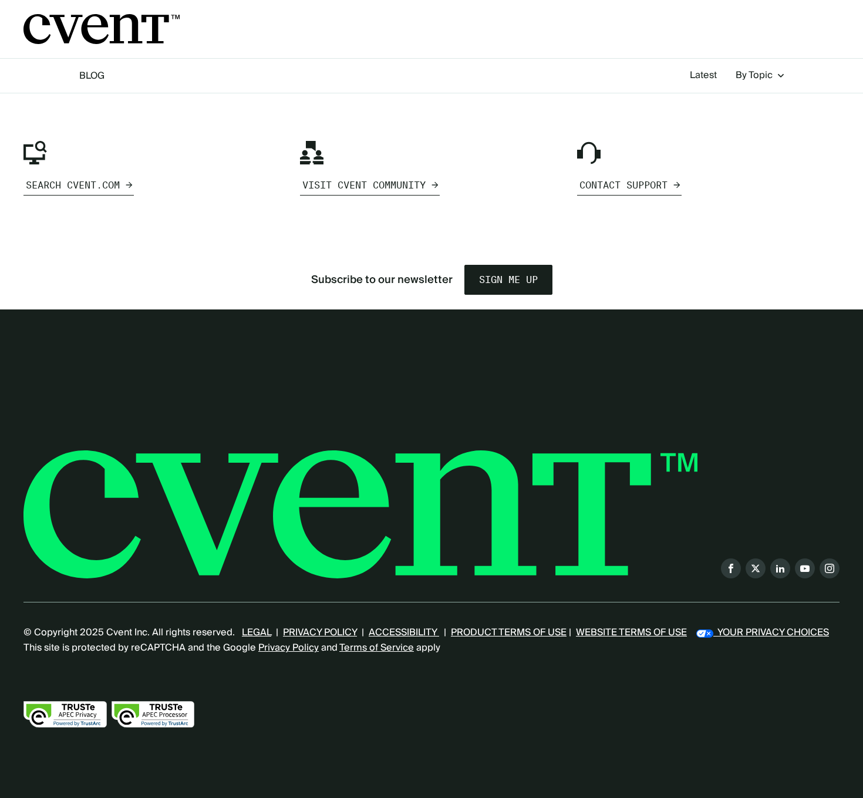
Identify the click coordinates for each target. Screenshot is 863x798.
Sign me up (508, 279)
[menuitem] (703, 76)
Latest (703, 75)
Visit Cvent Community (364, 185)
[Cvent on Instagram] (830, 568)
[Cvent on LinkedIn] (780, 568)
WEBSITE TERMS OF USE (631, 632)
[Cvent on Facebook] (731, 568)
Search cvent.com (73, 185)
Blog (91, 76)
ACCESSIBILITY (404, 632)
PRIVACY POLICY (320, 632)
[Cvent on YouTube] (805, 568)
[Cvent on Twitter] (756, 568)
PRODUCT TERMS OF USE (509, 632)
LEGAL (256, 632)
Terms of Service (376, 647)
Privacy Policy (288, 647)
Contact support (623, 185)
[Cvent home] (101, 29)
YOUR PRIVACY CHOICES (771, 632)
